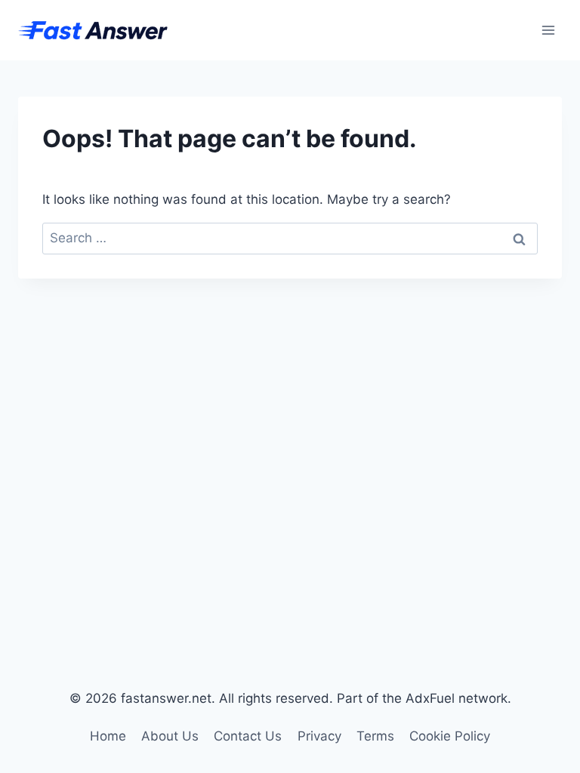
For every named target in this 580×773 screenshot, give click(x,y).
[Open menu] (548, 30)
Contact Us (248, 736)
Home (108, 736)
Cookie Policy (449, 736)
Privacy (319, 736)
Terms (375, 736)
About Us (170, 736)
